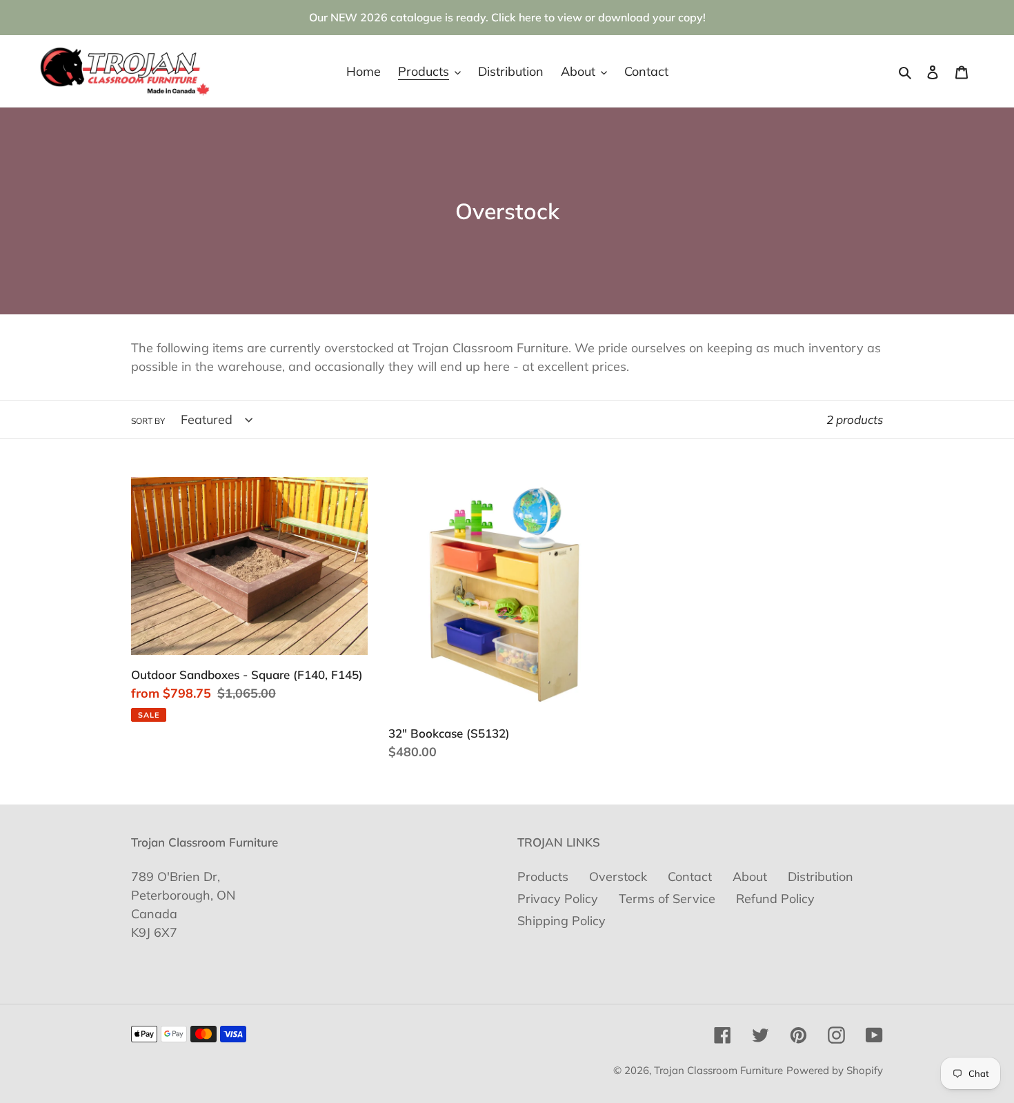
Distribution (820, 876)
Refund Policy (775, 899)
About (750, 876)
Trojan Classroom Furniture (718, 1070)
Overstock (618, 876)
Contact (690, 876)
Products (542, 876)
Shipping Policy (561, 921)
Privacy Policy (557, 899)
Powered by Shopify (834, 1070)
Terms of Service (667, 899)
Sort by (148, 421)
